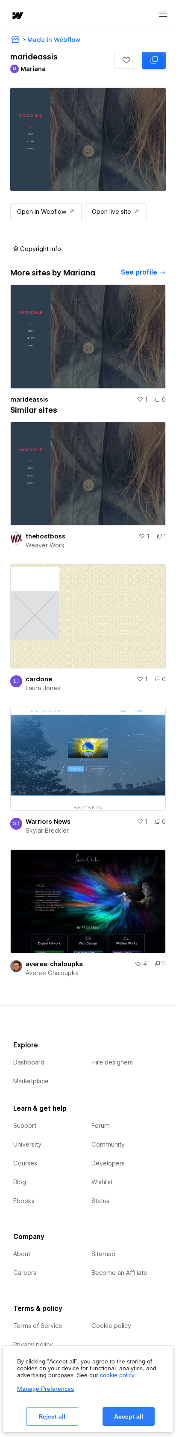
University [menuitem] (27, 1144)
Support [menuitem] (24, 1125)
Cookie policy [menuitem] (111, 1325)
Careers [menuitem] (24, 1272)
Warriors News (48, 821)
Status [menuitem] (100, 1201)
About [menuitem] (21, 1254)
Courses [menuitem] (25, 1163)
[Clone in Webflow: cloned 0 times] (154, 60)
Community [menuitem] (108, 1144)
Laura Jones (43, 688)
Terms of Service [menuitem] (37, 1325)
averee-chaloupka (54, 964)
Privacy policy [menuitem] (33, 1344)
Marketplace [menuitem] (31, 1081)
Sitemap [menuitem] (103, 1254)
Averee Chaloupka (52, 973)
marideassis (29, 399)
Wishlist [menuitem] (102, 1182)
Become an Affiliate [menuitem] (119, 1272)
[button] (126, 60)
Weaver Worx (45, 545)
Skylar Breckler (47, 830)
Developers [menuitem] (108, 1163)
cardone (39, 679)
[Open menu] (163, 14)
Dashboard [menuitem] (28, 1062)
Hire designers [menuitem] (112, 1062)
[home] (17, 16)
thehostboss (45, 536)
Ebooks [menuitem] (24, 1201)
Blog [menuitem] (19, 1182)
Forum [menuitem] (100, 1125)
